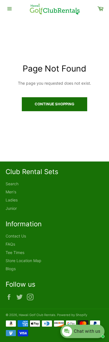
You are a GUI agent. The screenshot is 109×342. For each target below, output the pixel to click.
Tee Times (15, 252)
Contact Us (16, 236)
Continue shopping (54, 104)
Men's (11, 191)
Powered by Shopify (72, 315)
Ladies (12, 200)
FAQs (10, 244)
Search (12, 183)
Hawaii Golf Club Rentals (37, 315)
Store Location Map (23, 260)
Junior (11, 208)
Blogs (11, 268)
